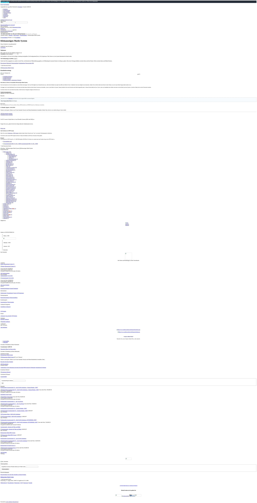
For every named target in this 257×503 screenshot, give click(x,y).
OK (1, 22)
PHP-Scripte (16, 35)
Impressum (5, 16)
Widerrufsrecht (4, 482)
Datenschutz (17, 482)
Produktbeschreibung (7, 76)
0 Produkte (20, 6)
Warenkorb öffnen (7, 12)
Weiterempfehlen (5, 469)
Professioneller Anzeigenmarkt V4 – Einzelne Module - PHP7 (14, 408)
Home (2, 28)
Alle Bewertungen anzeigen (6, 113)
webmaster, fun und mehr (6, 315)
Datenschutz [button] (95, 1)
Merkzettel (10, 31)
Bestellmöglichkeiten (5, 288)
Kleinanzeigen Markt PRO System (8, 432)
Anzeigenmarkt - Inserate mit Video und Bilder (10, 427)
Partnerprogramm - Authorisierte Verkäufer (12, 80)
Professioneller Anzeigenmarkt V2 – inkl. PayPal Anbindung (13, 438)
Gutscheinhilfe (4, 376)
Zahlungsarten (4, 293)
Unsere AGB (16, 293)
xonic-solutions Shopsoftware (12, 501)
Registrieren (5, 15)
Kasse (2, 4)
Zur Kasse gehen (12, 349)
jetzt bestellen (6, 4)
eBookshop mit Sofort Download (16, 367)
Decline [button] (2, 2)
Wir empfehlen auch (7, 141)
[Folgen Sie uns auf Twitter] (129, 332)
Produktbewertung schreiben (7, 114)
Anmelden (5, 14)
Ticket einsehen (10, 302)
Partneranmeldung (13, 297)
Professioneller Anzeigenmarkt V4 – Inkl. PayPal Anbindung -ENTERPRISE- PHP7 (19, 420)
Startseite (10, 35)
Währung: (3, 32)
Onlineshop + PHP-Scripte (13, 133)
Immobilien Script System (6, 394)
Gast (9, 6)
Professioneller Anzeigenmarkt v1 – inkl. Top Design (12, 401)
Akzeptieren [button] (6, 2)
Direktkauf (15, 288)
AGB (4, 17)
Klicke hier (3, 128)
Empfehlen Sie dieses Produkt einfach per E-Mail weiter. (13, 466)
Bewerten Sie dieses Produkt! (7, 361)
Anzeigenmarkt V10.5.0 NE (7, 275)
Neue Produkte (6, 11)
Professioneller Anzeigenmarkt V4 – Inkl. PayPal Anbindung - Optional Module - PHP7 (19, 387)
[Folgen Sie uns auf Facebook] (128, 329)
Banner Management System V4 (7, 264)
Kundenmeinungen (7, 77)
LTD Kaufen (3, 311)
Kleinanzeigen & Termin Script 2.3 (8, 445)
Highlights (5, 9)
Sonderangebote (6, 10)
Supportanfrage (4, 302)
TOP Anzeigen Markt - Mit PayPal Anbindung (10, 414)
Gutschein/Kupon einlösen (7, 380)
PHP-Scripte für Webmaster (29, 367)
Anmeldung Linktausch (6, 306)
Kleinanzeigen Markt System (7, 355)
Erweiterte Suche (4, 31)
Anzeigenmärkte (23, 35)
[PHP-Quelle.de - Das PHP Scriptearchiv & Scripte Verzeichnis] (132, 496)
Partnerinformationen (5, 297)
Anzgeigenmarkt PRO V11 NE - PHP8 (29, 143)
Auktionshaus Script (5, 367)
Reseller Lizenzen (7, 79)
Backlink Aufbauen (5, 319)
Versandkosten (10, 293)
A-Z (4, 28)
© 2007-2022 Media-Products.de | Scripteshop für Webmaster (128, 485)
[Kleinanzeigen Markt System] (7, 67)
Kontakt (11, 288)
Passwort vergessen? (10, 24)
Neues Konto (3, 24)
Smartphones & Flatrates (41, 367)
